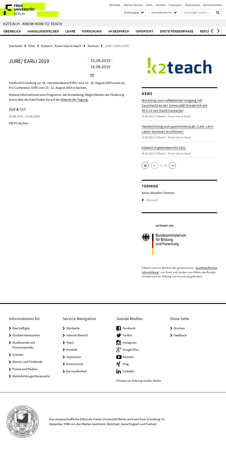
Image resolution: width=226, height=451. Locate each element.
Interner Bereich (133, 5)
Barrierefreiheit (212, 5)
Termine (92, 46)
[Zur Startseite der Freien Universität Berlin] (29, 10)
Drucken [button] (179, 328)
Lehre (70, 31)
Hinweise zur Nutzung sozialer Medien (138, 381)
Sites (31, 46)
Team (149, 5)
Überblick (12, 31)
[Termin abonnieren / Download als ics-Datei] (109, 75)
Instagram (129, 342)
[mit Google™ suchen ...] (217, 12)
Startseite (114, 5)
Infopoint (144, 31)
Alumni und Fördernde (27, 362)
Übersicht (152, 200)
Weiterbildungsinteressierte (31, 376)
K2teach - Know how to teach (32, 23)
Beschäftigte (21, 328)
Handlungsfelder (43, 31)
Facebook (129, 328)
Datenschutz (192, 5)
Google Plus (130, 349)
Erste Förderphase (176, 31)
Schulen (17, 354)
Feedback (180, 335)
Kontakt (160, 5)
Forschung (92, 31)
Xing (125, 364)
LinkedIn (128, 371)
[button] (211, 31)
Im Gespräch (118, 31)
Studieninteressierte (26, 335)
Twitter (127, 335)
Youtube (128, 357)
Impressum (175, 5)
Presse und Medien (25, 369)
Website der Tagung (74, 99)
